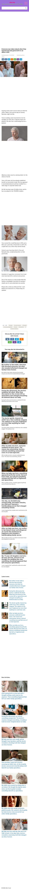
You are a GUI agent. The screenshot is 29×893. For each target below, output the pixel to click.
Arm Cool (12, 2)
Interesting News (21, 55)
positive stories (14, 328)
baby (11, 325)
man (16, 327)
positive (22, 327)
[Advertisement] (14, 28)
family (25, 325)
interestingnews (8, 327)
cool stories (18, 325)
